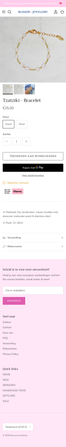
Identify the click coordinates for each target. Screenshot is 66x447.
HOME (6, 374)
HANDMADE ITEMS (14, 390)
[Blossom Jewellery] (33, 12)
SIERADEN (9, 385)
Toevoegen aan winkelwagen (33, 156)
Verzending (9, 343)
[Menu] (3, 12)
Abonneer (14, 300)
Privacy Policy (10, 354)
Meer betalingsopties (33, 175)
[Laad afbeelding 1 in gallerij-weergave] (33, 50)
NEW (6, 380)
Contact (7, 327)
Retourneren (10, 348)
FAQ (5, 338)
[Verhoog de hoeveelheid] (26, 141)
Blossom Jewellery (18, 435)
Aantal (6, 134)
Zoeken (7, 322)
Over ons (8, 332)
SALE (6, 401)
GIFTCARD (9, 395)
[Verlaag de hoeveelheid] (7, 141)
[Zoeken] (11, 12)
